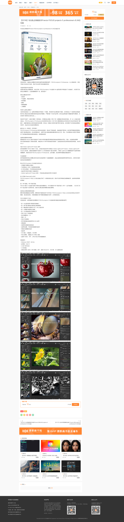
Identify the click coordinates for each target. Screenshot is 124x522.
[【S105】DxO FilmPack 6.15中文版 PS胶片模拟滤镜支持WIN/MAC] (88, 68)
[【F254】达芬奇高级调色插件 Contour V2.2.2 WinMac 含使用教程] (50, 466)
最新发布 (65, 453)
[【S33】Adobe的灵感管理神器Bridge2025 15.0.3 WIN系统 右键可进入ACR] (88, 45)
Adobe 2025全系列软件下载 (13, 505)
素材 (30, 2)
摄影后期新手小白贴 (12, 502)
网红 (93, 106)
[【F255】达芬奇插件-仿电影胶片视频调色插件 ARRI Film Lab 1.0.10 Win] (30, 466)
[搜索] (105, 2)
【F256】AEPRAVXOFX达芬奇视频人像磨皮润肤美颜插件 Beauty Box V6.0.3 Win (71, 455)
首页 (16, 2)
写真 (89, 106)
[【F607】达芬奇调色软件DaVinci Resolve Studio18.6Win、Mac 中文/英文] (88, 56)
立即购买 (75, 404)
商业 (100, 103)
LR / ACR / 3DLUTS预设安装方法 (14, 507)
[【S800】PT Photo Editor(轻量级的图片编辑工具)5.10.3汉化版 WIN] (88, 62)
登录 (52, 488)
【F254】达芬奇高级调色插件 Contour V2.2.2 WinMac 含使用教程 (50, 476)
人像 (89, 103)
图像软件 (24, 25)
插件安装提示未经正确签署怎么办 (14, 512)
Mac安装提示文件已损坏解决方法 (14, 514)
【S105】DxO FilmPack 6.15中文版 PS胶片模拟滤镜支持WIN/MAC (98, 68)
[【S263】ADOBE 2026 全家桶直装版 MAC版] (50, 446)
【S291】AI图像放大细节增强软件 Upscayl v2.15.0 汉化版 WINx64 (29, 455)
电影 (89, 108)
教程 (20, 2)
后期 (22, 411)
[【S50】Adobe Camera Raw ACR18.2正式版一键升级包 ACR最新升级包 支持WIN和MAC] (88, 28)
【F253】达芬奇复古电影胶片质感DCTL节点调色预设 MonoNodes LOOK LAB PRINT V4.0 (71, 476)
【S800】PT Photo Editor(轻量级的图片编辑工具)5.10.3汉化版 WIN (98, 62)
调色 (93, 103)
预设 (25, 2)
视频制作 (100, 108)
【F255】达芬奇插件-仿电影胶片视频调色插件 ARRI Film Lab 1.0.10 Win (29, 476)
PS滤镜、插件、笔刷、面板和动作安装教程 (16, 509)
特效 (86, 106)
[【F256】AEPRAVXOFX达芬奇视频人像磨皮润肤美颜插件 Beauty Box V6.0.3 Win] (71, 446)
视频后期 (41, 2)
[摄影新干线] (10, 2)
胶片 (96, 106)
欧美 (93, 108)
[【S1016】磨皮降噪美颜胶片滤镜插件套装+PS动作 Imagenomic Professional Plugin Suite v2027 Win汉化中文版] (88, 51)
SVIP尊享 (49, 2)
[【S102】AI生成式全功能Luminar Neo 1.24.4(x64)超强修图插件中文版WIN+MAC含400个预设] (88, 34)
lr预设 (97, 103)
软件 (35, 2)
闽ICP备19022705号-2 (82, 518)
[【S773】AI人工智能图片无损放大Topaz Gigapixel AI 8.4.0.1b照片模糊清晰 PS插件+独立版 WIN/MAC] (88, 39)
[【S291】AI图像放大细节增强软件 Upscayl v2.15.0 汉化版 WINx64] (30, 446)
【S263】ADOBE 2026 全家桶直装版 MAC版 (50, 455)
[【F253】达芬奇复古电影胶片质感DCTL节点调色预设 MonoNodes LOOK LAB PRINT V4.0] (71, 466)
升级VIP (100, 14)
